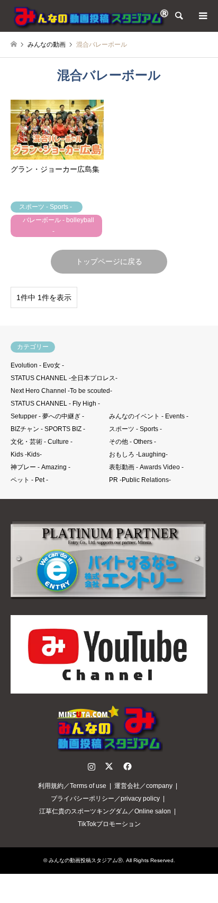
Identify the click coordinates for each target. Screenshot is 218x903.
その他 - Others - (132, 441)
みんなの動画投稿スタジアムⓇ (86, 860)
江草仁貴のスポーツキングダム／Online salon (105, 811)
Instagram (91, 766)
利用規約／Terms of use (72, 786)
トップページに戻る (109, 261)
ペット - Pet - (29, 480)
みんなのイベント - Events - (148, 416)
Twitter (109, 766)
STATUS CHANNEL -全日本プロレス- (64, 378)
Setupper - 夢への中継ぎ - (47, 416)
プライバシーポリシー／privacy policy (105, 798)
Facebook (126, 766)
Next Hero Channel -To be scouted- (61, 390)
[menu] (202, 16)
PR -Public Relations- (140, 480)
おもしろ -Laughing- (138, 454)
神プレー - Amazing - (40, 467)
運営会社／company (143, 786)
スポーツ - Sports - (135, 429)
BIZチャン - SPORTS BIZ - (48, 429)
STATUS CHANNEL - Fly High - (55, 403)
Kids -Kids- (26, 454)
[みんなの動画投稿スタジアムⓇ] (90, 16)
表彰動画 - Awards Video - (146, 467)
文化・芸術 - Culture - (41, 441)
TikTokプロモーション (109, 824)
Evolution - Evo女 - (37, 365)
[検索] (178, 16)
